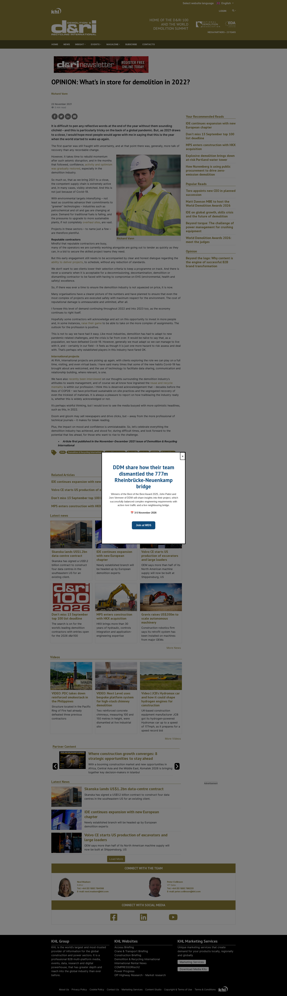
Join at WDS (143, 525)
